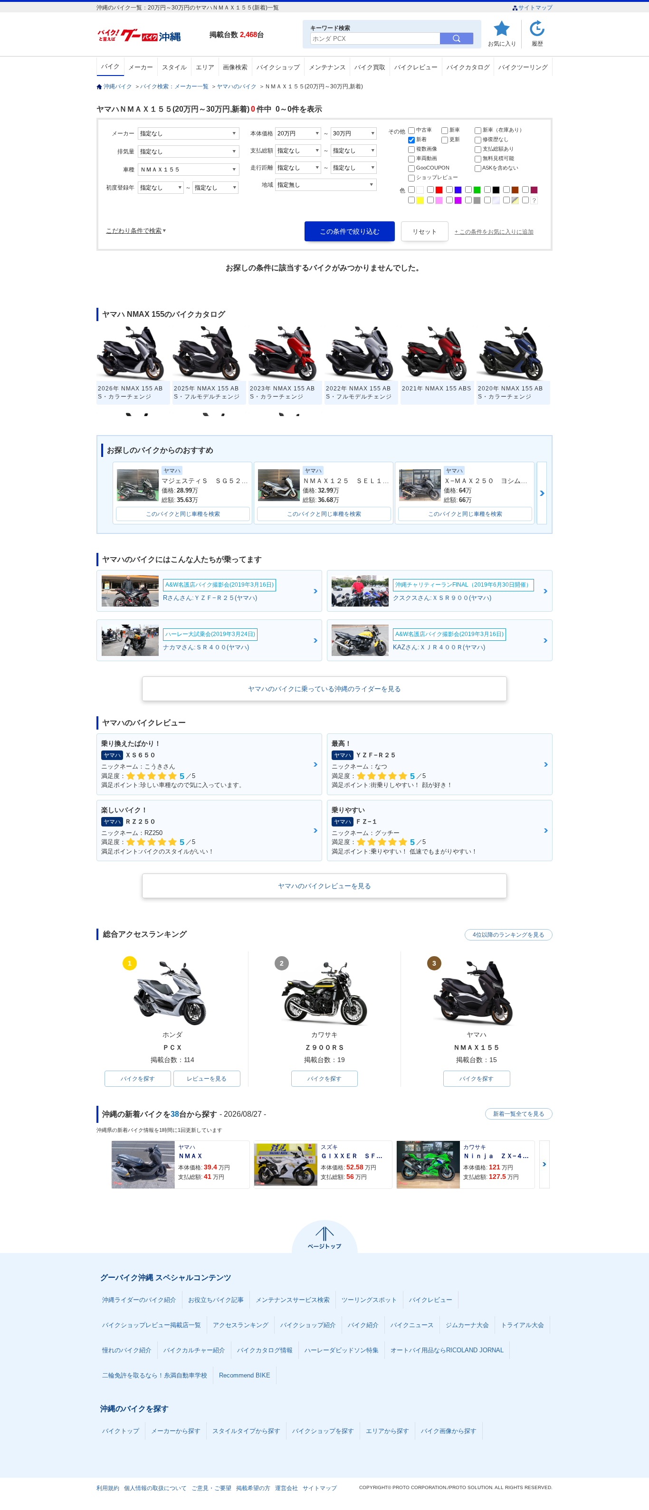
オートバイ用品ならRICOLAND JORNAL (447, 1350)
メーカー (140, 67)
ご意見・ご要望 (211, 1488)
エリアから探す (387, 1430)
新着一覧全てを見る (518, 1114)
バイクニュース (412, 1325)
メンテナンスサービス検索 (293, 1299)
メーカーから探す (175, 1430)
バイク (110, 66)
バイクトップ (120, 1430)
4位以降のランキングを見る (508, 934)
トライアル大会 (522, 1325)
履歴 (537, 43)
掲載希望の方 (253, 1488)
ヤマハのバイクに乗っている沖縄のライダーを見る (324, 689)
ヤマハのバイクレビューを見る (324, 886)
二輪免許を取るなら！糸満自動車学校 (154, 1375)
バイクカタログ (468, 67)
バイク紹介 (363, 1325)
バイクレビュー (416, 67)
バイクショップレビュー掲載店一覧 (151, 1325)
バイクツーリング (523, 67)
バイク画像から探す (449, 1430)
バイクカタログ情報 (265, 1350)
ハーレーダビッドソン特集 (342, 1350)
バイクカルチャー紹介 (194, 1350)
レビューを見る (207, 1078)
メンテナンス (327, 67)
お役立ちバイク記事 (216, 1299)
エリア (205, 67)
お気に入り (502, 43)
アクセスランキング (240, 1325)
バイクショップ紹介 (308, 1325)
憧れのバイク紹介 (127, 1350)
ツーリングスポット (369, 1299)
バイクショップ (278, 67)
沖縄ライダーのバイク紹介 (139, 1299)
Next (544, 1164)
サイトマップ (535, 7)
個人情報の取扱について (155, 1488)
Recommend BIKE (244, 1375)
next (542, 493)
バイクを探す (138, 1078)
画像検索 (235, 67)
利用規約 (107, 1488)
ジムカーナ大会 (467, 1325)
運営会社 (286, 1488)
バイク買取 (369, 67)
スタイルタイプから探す (246, 1430)
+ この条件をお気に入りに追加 (494, 231)
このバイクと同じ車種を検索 (183, 514)
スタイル (174, 67)
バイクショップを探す (323, 1430)
